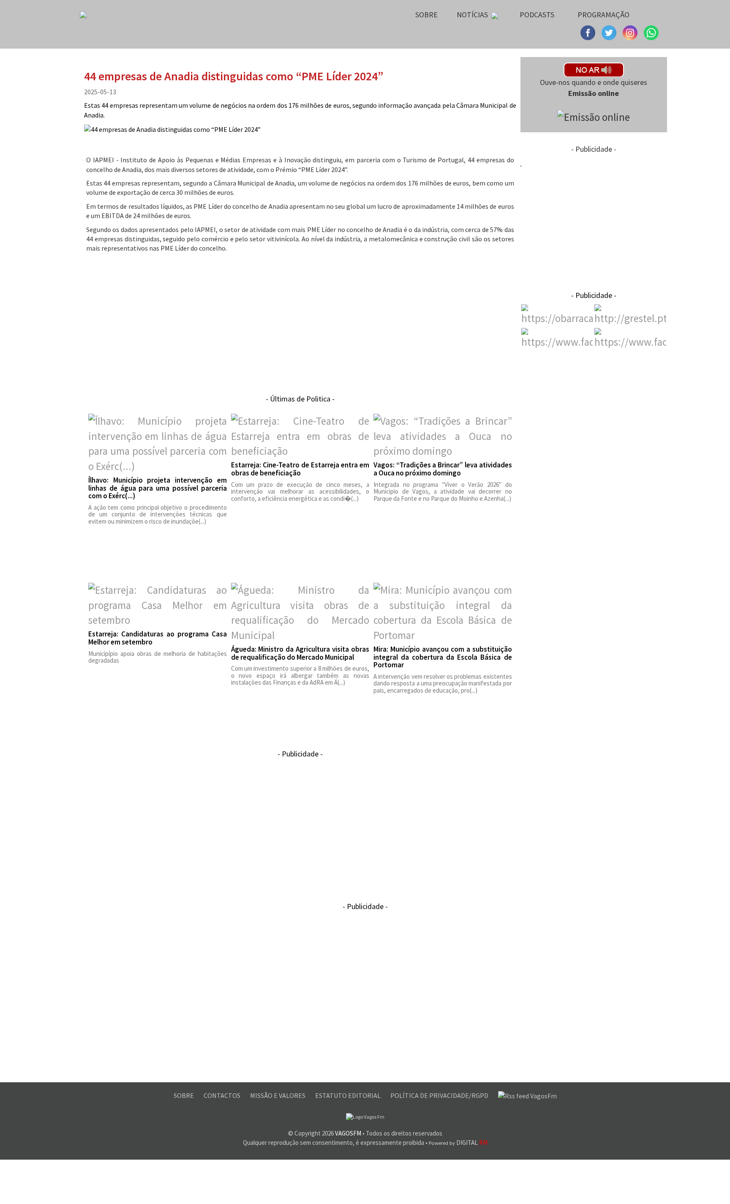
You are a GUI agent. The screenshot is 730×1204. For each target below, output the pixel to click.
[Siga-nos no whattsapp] (651, 31)
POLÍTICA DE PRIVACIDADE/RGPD (440, 1095)
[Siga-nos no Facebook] (588, 31)
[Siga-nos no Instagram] (610, 31)
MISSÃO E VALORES (278, 1095)
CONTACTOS (223, 1095)
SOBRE (184, 1095)
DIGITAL (458, 1142)
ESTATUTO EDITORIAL (348, 1095)
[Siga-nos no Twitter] (631, 31)
